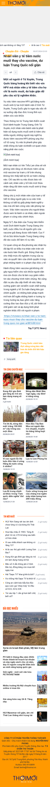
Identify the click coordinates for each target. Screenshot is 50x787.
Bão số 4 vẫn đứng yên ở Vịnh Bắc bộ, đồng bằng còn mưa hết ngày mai (26, 567)
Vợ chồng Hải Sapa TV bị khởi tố (25, 578)
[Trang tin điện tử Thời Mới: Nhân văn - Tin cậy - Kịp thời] (17, 3)
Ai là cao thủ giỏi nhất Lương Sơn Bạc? (26, 551)
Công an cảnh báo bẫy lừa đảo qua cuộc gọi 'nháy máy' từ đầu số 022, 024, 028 (26, 586)
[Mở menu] (3, 3)
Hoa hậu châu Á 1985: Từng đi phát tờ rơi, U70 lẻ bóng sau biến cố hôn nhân (26, 535)
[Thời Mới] (25, 779)
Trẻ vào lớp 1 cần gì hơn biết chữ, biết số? (26, 595)
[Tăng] (15, 72)
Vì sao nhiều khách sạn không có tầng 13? (26, 544)
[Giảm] (5, 72)
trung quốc (11, 359)
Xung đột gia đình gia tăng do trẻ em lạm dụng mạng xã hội (26, 558)
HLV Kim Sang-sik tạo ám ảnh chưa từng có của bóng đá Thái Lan (26, 524)
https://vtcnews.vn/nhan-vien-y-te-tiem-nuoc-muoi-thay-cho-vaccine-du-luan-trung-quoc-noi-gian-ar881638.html (24, 319)
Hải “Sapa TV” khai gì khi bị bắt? (25, 574)
